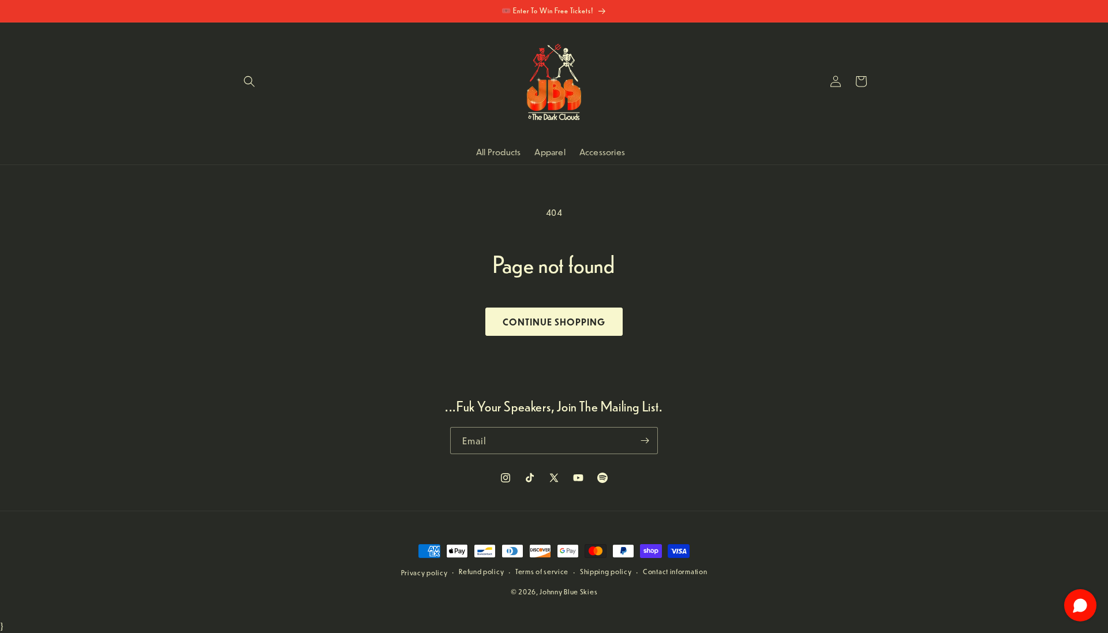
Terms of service (541, 571)
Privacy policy (424, 572)
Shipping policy (606, 571)
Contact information (675, 571)
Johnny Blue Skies (568, 591)
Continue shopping (554, 322)
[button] (249, 81)
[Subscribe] (644, 440)
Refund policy (481, 571)
